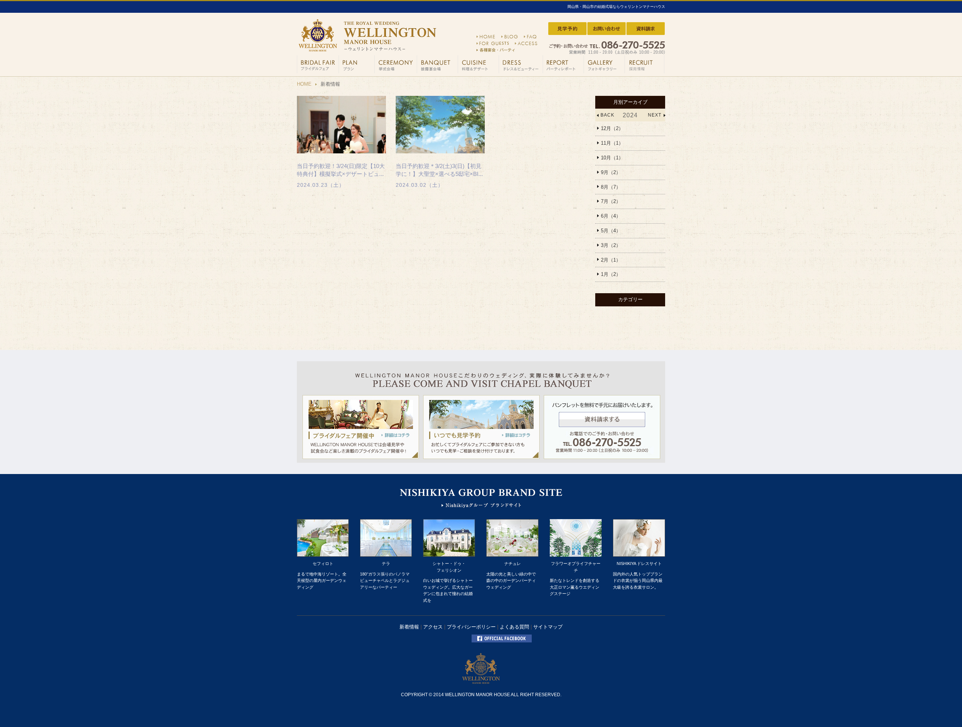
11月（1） (612, 143)
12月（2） (612, 128)
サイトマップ (548, 627)
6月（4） (611, 216)
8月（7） (611, 187)
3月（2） (611, 245)
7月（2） (611, 201)
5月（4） (611, 230)
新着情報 (409, 627)
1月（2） (611, 274)
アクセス (433, 627)
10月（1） (612, 158)
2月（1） (611, 260)
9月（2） (611, 172)
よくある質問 (514, 627)
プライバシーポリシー (471, 627)
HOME (304, 84)
